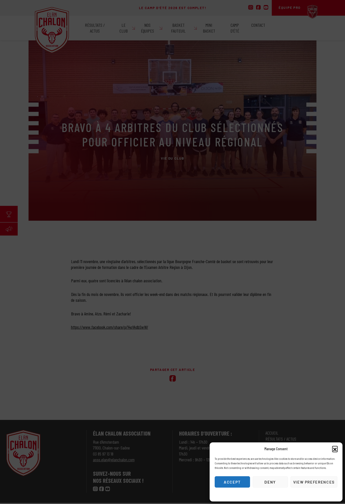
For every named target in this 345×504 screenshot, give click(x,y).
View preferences (314, 482)
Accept (232, 482)
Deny (270, 482)
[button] (334, 448)
